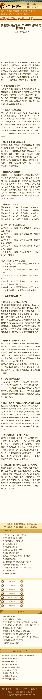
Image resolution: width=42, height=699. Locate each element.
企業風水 (12, 594)
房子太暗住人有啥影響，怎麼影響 (14, 535)
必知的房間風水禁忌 (10, 616)
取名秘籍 (19, 692)
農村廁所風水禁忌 (9, 571)
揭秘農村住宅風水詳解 (11, 643)
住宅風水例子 (33, 18)
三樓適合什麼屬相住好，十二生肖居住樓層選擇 (19, 568)
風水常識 (12, 602)
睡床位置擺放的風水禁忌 (11, 667)
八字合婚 (29, 692)
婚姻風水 (12, 581)
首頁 (2, 11)
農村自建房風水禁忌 (10, 544)
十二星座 (24, 689)
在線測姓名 (34, 7)
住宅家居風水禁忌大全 (11, 679)
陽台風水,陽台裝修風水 (11, 658)
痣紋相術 (27, 14)
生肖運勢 (32, 11)
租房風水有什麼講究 (10, 547)
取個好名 (16, 11)
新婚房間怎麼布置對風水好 (12, 628)
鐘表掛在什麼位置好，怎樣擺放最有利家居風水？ (20, 655)
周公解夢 (19, 14)
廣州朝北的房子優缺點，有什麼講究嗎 (16, 631)
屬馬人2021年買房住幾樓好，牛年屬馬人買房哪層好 (21, 556)
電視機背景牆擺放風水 (11, 673)
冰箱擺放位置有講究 (10, 676)
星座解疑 (4, 14)
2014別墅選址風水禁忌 (11, 664)
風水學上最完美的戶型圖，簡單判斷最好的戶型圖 (20, 622)
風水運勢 (8, 11)
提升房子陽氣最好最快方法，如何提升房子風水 (19, 562)
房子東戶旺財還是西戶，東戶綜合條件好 (17, 634)
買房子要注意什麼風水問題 (12, 538)
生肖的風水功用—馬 (10, 670)
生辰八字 (12, 14)
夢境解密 (34, 689)
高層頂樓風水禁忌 (9, 559)
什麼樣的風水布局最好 (11, 553)
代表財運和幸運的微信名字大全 (14, 565)
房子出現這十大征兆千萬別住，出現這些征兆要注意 (21, 625)
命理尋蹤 (24, 11)
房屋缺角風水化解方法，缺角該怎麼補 (27, 527)
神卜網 (13, 18)
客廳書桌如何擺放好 (10, 661)
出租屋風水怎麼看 (9, 574)
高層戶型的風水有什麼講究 (12, 550)
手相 (16, 689)
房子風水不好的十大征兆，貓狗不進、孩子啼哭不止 (21, 637)
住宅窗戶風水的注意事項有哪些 (14, 541)
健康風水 (12, 585)
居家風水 (12, 589)
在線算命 (33, 4)
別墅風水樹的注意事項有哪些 (13, 640)
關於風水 (12, 606)
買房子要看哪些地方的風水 (12, 619)
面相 (9, 689)
